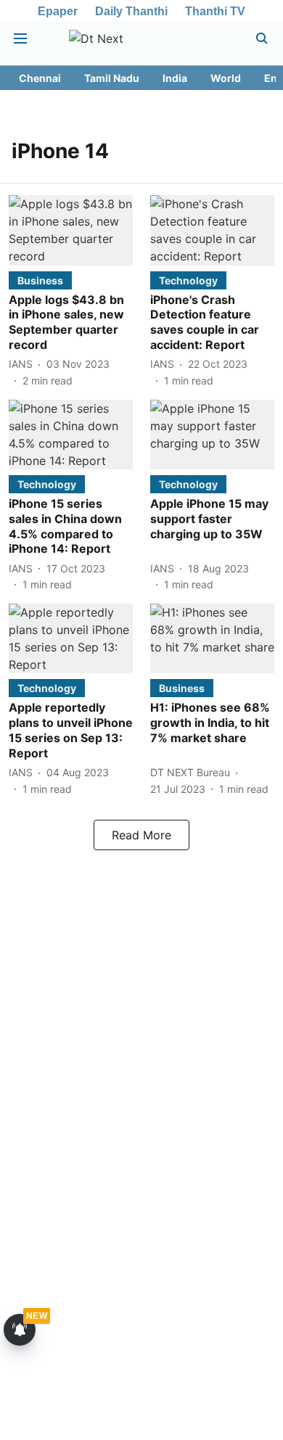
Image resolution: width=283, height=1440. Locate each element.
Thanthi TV (215, 11)
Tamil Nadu (111, 78)
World (225, 78)
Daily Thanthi (131, 11)
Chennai (40, 78)
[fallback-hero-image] (71, 230)
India (175, 78)
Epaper (58, 11)
